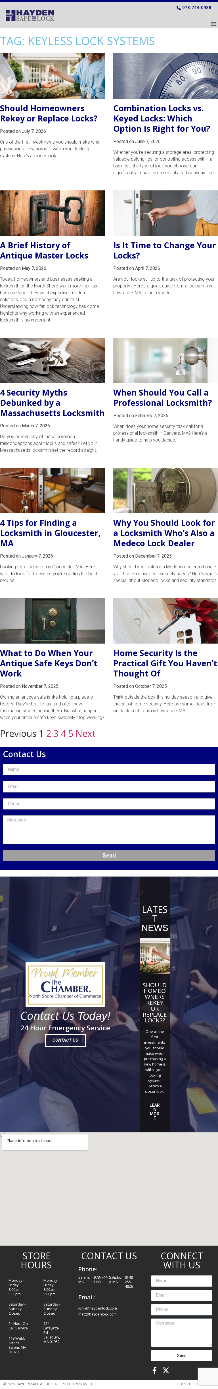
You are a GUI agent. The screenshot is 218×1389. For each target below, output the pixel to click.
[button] (213, 23)
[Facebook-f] (154, 1370)
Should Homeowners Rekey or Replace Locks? (49, 113)
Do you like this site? (196, 1384)
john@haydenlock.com (97, 1308)
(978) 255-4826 (129, 1282)
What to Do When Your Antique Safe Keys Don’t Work (48, 663)
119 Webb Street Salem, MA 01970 (17, 1345)
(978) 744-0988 (100, 1279)
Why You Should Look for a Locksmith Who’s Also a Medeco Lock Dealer (164, 533)
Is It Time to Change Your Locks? (164, 250)
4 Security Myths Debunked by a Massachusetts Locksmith (52, 402)
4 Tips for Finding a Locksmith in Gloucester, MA (50, 533)
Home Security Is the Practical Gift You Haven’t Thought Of (165, 663)
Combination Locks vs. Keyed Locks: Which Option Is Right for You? (161, 118)
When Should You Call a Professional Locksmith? (162, 397)
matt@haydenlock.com (97, 1314)
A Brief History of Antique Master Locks (44, 250)
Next (86, 733)
